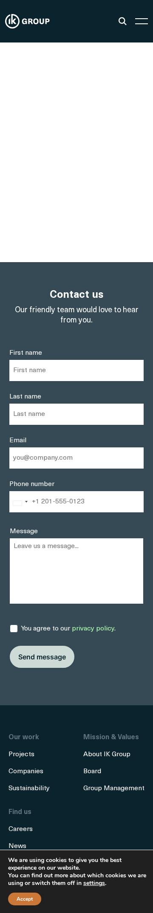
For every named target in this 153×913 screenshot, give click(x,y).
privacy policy (93, 628)
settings (94, 883)
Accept (25, 899)
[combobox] (20, 503)
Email (17, 440)
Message (24, 531)
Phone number (31, 484)
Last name (25, 396)
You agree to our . (68, 628)
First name (25, 353)
